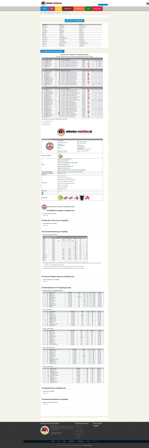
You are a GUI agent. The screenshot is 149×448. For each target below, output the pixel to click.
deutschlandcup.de (78, 435)
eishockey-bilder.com (79, 431)
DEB (88, 441)
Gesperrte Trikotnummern (51, 12)
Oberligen (71, 441)
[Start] (107, 5)
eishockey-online (95, 1)
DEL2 (64, 441)
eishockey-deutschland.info (80, 433)
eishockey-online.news (79, 425)
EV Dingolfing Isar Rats (52, 51)
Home (41, 12)
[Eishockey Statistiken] (51, 3)
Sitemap (89, 1)
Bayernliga (58, 12)
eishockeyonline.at (78, 427)
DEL (59, 441)
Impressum (106, 1)
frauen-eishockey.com (79, 429)
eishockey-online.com (87, 445)
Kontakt (101, 1)
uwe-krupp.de (77, 437)
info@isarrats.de (63, 150)
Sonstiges (45, 12)
